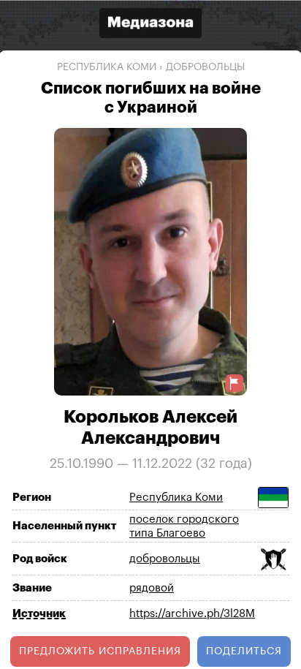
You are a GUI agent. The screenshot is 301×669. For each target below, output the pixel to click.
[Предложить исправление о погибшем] (234, 383)
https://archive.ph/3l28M (192, 613)
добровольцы (205, 67)
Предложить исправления (100, 651)
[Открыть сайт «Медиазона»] (150, 24)
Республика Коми (106, 67)
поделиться (244, 651)
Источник (39, 613)
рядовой (151, 588)
